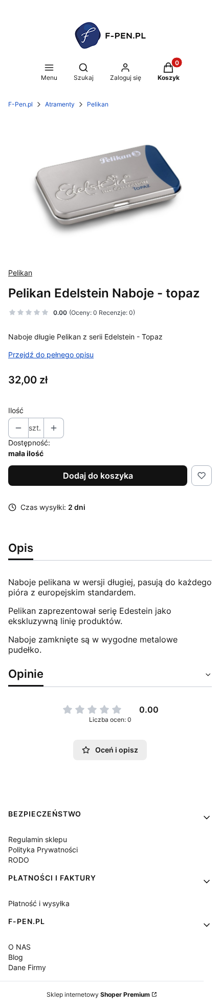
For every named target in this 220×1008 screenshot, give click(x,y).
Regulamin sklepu (37, 839)
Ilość (16, 410)
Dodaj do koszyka (98, 475)
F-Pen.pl (20, 104)
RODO (18, 859)
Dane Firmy (27, 967)
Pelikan (97, 104)
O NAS (19, 946)
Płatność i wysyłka (39, 903)
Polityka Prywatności (43, 849)
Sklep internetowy (98, 994)
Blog (15, 957)
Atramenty (60, 104)
